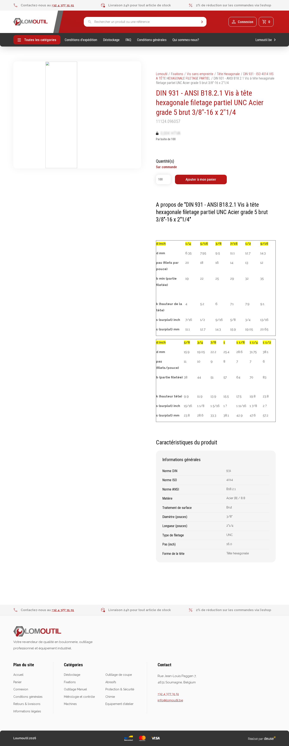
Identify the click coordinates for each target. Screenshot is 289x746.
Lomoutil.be (263, 40)
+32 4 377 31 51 (63, 5)
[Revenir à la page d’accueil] (30, 22)
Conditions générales (152, 40)
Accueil (18, 674)
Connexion (20, 689)
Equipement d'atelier (119, 704)
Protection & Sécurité (119, 689)
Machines (70, 704)
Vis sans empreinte (200, 74)
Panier (17, 682)
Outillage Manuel (75, 689)
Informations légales (27, 711)
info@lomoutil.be (170, 700)
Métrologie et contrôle (79, 696)
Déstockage (111, 40)
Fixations (177, 74)
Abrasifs (110, 682)
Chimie (110, 696)
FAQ (128, 40)
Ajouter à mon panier (201, 179)
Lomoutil (161, 74)
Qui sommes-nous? (185, 40)
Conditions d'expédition (81, 40)
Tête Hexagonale (228, 74)
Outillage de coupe (118, 674)
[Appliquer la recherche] (202, 21)
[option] (57, 5)
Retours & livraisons (26, 704)
